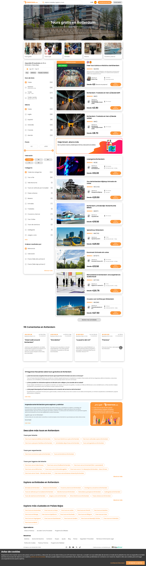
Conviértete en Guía (104, 2)
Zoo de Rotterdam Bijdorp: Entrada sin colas (102, 182)
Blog (69, 539)
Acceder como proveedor (44, 531)
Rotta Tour (94, 79)
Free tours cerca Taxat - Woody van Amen (38, 473)
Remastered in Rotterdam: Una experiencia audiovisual (103, 276)
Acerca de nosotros (38, 539)
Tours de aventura (40, 224)
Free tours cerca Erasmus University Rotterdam (69, 473)
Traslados (40, 209)
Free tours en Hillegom (85, 514)
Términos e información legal (105, 539)
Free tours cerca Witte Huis (33, 469)
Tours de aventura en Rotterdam (35, 496)
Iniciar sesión (117, 2)
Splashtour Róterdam (95, 230)
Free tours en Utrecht (83, 510)
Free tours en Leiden (67, 510)
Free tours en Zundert (70, 518)
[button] (33, 50)
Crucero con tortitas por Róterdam (100, 299)
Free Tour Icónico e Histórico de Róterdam (103, 66)
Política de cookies (29, 543)
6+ (38, 163)
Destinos (26, 539)
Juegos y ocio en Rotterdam (57, 496)
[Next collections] (121, 48)
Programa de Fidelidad (57, 543)
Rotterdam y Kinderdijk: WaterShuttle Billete (101, 207)
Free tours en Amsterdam (33, 510)
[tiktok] (80, 547)
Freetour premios (43, 543)
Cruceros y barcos (40, 214)
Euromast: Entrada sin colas (98, 252)
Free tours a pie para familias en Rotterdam (38, 443)
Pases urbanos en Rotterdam (102, 496)
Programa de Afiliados (61, 531)
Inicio (27, 8)
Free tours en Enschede (67, 514)
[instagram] (66, 547)
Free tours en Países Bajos (41, 8)
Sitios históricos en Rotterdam (79, 496)
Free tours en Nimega (31, 514)
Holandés (40, 125)
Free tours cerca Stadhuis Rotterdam (58, 465)
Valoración (31, 254)
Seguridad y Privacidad (86, 539)
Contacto (49, 539)
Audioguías (40, 230)
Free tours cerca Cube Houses (34, 465)
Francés (40, 130)
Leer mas (28, 397)
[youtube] (73, 547)
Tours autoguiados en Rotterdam (93, 443)
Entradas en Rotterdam (32, 488)
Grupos (57, 539)
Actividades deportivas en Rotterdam (67, 443)
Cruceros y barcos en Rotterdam (70, 488)
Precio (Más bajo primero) (36, 264)
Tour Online (40, 219)
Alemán (40, 135)
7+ (29, 163)
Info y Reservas (115, 84)
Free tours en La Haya (51, 510)
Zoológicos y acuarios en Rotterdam (95, 488)
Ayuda (63, 539)
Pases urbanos (40, 193)
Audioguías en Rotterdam (112, 492)
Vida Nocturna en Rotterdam (66, 492)
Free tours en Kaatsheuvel (52, 518)
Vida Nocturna (40, 183)
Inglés (40, 114)
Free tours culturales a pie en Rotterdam (95, 439)
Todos (29, 159)
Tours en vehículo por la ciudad (40, 188)
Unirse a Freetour (29, 531)
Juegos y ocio (40, 235)
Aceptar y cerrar (135, 563)
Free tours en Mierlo (31, 522)
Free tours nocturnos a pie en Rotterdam (37, 454)
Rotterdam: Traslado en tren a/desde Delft (103, 93)
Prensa (75, 539)
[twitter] (77, 547)
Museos (40, 198)
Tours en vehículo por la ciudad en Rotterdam (39, 492)
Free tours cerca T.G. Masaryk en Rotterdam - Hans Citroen (88, 469)
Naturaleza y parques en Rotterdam (89, 492)
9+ (38, 159)
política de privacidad (38, 557)
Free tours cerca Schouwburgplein (56, 469)
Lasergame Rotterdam (96, 159)
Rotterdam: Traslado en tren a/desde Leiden (101, 117)
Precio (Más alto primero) (36, 259)
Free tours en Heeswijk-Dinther (90, 518)
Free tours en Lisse (101, 514)
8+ (48, 159)
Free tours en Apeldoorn (49, 514)
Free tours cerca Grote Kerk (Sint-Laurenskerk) (88, 465)
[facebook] (70, 547)
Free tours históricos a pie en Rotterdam (66, 439)
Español (40, 119)
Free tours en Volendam (111, 518)
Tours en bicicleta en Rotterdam (64, 454)
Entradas (40, 204)
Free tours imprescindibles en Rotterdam (38, 439)
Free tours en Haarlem (101, 510)
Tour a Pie (40, 177)
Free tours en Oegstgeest (33, 518)
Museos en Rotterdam (50, 488)
